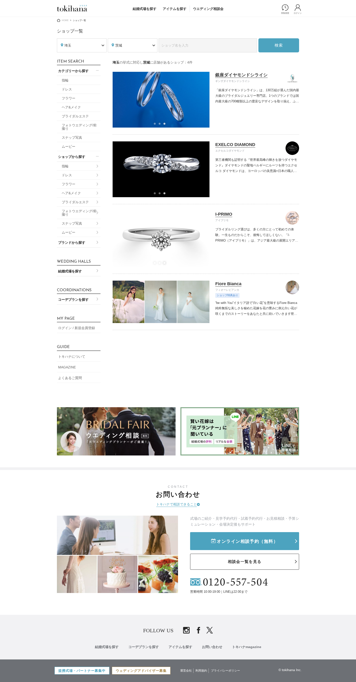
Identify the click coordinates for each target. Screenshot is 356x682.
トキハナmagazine (246, 647)
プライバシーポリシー (225, 670)
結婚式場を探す (144, 9)
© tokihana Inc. (290, 670)
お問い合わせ (212, 647)
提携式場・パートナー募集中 (82, 671)
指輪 (65, 80)
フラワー (68, 98)
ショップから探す (71, 157)
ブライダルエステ (75, 116)
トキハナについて (71, 356)
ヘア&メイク (71, 107)
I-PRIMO (223, 214)
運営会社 (186, 670)
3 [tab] (165, 125)
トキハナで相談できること (176, 504)
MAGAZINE (67, 367)
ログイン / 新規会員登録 (76, 328)
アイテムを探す (174, 9)
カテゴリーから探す (73, 71)
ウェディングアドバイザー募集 (141, 671)
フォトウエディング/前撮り (79, 126)
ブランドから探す (71, 242)
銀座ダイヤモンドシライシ (241, 75)
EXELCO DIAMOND (235, 144)
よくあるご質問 (70, 378)
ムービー (68, 146)
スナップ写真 (72, 137)
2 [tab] (161, 125)
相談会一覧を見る (244, 562)
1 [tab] (156, 125)
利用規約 (201, 670)
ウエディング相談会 (208, 9)
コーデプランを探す (73, 299)
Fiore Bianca (228, 283)
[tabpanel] (161, 100)
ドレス (67, 89)
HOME (65, 20)
